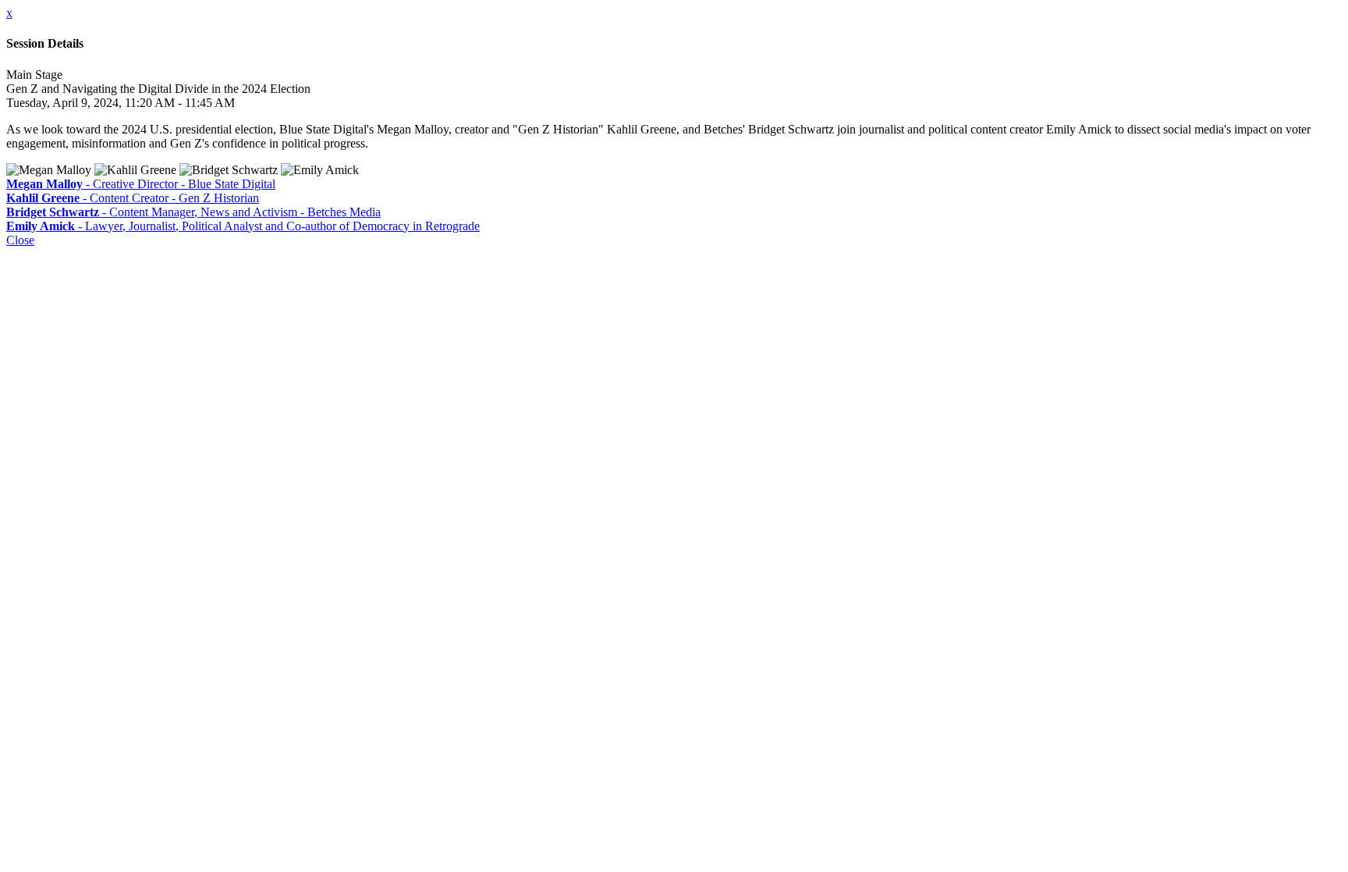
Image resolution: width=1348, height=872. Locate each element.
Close (20, 240)
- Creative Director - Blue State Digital (140, 183)
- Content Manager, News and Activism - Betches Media (193, 212)
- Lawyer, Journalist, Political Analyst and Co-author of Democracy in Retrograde (243, 226)
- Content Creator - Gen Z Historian (132, 198)
